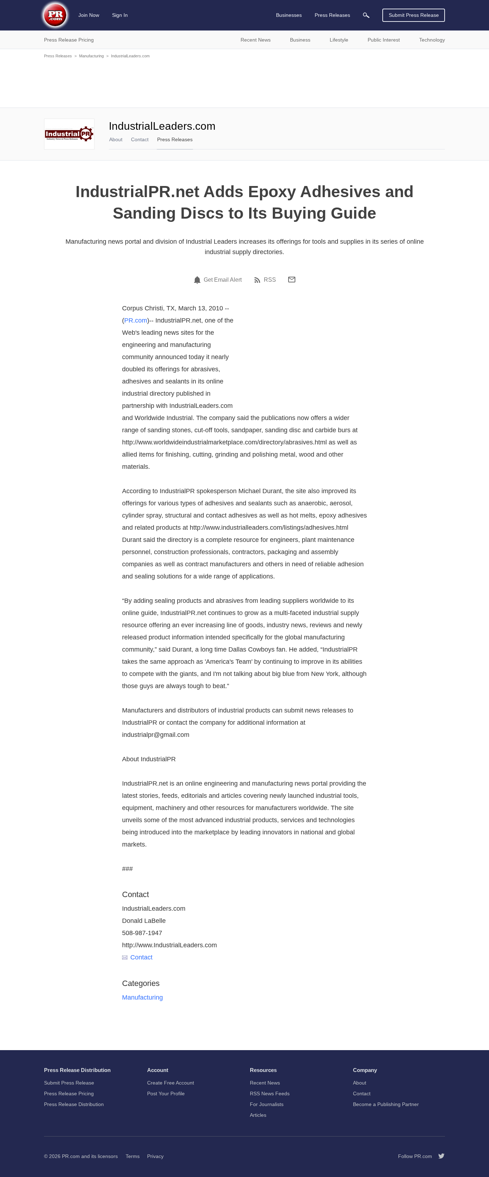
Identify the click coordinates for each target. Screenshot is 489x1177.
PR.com (135, 320)
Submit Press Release (414, 15)
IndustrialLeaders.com (130, 56)
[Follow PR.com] (438, 1156)
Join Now (88, 15)
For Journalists (267, 1104)
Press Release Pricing (69, 1093)
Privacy (155, 1156)
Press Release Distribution (74, 1104)
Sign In (120, 15)
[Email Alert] (198, 280)
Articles (258, 1115)
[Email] (291, 279)
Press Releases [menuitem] (332, 15)
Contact (140, 139)
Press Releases (58, 56)
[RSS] (258, 280)
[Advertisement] (244, 82)
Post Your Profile (166, 1093)
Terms (133, 1156)
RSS (270, 280)
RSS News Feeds (270, 1093)
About (115, 139)
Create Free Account (170, 1083)
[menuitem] (366, 15)
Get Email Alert (223, 280)
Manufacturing (91, 56)
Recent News (265, 1083)
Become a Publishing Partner (386, 1104)
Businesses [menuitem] (289, 15)
